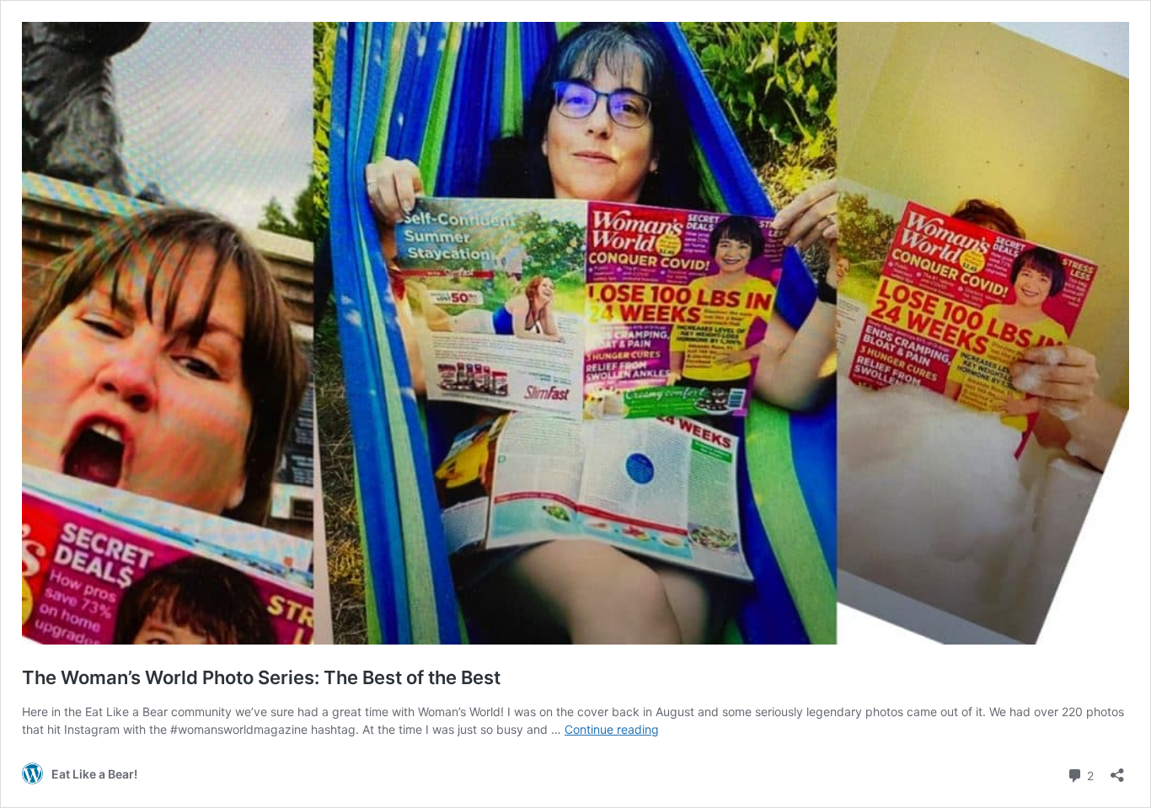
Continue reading (612, 729)
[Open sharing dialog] (1117, 770)
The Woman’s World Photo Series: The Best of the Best (261, 677)
